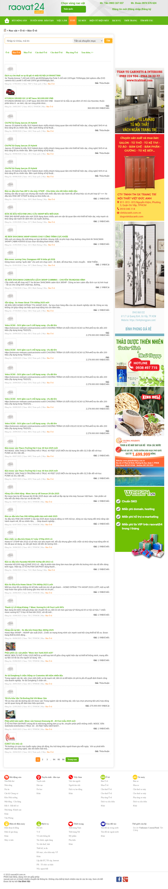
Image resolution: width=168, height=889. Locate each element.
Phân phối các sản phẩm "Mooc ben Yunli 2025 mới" (29, 653)
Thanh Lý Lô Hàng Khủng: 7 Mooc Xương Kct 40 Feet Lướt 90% (34, 607)
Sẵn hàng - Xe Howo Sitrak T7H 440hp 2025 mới (27, 302)
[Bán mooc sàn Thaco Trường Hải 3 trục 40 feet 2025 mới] (11, 446)
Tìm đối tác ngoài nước (110, 832)
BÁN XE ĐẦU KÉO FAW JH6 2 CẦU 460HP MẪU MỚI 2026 (32, 214)
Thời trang (79, 824)
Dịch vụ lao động (75, 789)
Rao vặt (13, 30)
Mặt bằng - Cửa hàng (12, 801)
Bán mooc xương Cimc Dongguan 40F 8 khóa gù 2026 (30, 259)
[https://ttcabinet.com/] (139, 132)
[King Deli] (139, 435)
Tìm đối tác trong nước (110, 828)
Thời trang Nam (75, 828)
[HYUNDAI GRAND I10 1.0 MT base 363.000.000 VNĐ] (11, 96)
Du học (39, 789)
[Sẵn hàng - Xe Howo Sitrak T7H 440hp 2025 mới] (11, 300)
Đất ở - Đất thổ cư (11, 806)
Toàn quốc (68, 9)
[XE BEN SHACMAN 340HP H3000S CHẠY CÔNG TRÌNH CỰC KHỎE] (11, 234)
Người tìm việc (74, 785)
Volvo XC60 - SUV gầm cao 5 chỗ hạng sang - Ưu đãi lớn (31, 325)
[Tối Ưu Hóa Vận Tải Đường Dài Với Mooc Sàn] (11, 696)
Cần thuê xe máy (139, 789)
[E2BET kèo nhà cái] (11, 741)
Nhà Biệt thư (9, 781)
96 (63, 759)
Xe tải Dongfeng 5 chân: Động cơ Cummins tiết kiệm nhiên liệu (34, 675)
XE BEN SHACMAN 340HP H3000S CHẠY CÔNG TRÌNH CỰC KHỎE (36, 237)
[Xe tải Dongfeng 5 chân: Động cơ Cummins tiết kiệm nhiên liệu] (11, 673)
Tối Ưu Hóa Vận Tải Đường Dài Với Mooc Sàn (26, 698)
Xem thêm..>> (87, 52)
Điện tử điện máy (17, 824)
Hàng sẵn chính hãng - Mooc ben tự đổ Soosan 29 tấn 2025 (32, 493)
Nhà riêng (8, 785)
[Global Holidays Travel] (139, 485)
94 (54, 759)
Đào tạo (40, 785)
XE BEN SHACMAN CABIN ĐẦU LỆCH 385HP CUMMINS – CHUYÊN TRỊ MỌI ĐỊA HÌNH (45, 280)
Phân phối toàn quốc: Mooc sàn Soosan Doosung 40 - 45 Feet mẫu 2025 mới (40, 721)
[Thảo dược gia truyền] (139, 385)
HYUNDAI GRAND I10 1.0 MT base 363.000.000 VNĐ (29, 98)
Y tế (38, 832)
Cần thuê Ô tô (41, 52)
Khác (6, 814)
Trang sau (72, 759)
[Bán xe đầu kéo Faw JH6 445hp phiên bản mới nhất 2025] (11, 514)
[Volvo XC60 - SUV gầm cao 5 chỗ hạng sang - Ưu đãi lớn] (11, 323)
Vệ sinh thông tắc (43, 836)
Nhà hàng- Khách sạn (12, 810)
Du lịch (39, 828)
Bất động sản (15, 777)
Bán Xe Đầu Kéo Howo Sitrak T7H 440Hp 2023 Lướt (29, 584)
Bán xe (135, 781)
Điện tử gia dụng (11, 832)
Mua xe (136, 785)
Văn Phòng (8, 818)
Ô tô (22, 30)
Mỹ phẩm (72, 836)
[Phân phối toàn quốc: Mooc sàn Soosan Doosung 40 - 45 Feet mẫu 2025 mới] (11, 719)
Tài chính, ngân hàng (45, 840)
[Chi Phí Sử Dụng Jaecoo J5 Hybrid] (11, 120)
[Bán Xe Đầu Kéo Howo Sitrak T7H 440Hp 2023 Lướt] (11, 582)
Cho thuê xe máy (139, 793)
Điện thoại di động (11, 828)
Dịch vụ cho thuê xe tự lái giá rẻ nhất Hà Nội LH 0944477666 (33, 75)
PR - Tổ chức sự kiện (45, 864)
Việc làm (78, 777)
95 (59, 759)
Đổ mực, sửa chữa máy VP (47, 852)
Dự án (6, 789)
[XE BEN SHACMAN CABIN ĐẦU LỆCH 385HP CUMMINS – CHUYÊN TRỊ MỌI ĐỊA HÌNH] (11, 277)
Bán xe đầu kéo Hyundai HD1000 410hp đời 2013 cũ (29, 562)
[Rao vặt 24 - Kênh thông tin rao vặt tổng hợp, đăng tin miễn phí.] (29, 8)
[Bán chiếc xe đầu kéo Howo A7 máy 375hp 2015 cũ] (11, 537)
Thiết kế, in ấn (42, 848)
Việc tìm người (74, 781)
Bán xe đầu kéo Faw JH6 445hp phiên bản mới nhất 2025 (31, 516)
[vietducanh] (139, 220)
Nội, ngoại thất (42, 869)
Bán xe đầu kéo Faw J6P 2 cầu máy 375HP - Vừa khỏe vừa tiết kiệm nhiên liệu (41, 191)
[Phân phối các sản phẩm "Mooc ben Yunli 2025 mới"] (11, 650)
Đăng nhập (134, 9)
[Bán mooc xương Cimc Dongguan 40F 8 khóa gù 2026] (11, 257)
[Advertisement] (139, 47)
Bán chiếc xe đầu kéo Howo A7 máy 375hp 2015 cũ (28, 539)
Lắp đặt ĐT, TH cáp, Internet (48, 860)
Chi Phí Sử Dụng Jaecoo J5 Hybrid (21, 123)
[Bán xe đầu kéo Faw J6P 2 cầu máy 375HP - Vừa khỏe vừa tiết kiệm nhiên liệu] (11, 189)
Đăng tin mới (119, 9)
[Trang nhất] (5, 30)
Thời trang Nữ (74, 832)
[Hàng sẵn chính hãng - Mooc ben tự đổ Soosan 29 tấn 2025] (11, 491)
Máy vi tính (8, 840)
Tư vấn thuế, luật (43, 844)
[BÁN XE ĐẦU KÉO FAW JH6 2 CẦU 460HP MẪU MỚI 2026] (11, 211)
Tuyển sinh (41, 781)
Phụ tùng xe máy (139, 797)
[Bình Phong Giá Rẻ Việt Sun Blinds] (139, 335)
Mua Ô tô (28, 52)
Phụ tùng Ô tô (72, 52)
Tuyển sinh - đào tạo (51, 777)
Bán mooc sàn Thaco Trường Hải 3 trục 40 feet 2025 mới (31, 448)
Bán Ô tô (32, 30)
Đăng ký (146, 9)
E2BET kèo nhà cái (13, 744)
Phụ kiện (72, 840)
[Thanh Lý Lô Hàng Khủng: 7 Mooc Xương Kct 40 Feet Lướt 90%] (11, 605)
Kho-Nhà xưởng (10, 797)
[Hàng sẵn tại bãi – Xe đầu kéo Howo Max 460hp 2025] (11, 628)
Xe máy (141, 777)
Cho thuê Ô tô (57, 52)
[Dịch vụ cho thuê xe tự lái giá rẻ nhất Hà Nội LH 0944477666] (11, 73)
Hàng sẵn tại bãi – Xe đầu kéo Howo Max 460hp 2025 (29, 630)
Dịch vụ (45, 824)
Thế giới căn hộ (139, 824)
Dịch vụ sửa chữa (108, 801)
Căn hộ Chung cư (11, 793)
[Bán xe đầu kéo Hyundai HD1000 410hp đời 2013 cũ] (11, 559)
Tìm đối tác (111, 824)
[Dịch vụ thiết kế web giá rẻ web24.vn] (139, 559)
